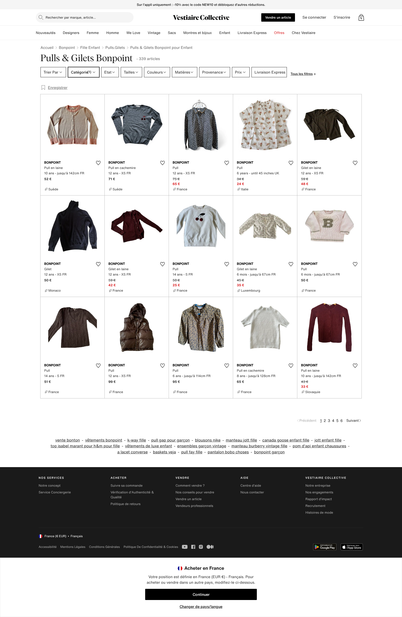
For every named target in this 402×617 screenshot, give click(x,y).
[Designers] (83, 33)
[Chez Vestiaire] (319, 33)
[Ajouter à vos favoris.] (98, 163)
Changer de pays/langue (201, 606)
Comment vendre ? (190, 485)
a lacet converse (132, 452)
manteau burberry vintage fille (259, 446)
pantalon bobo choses (228, 452)
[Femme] (102, 33)
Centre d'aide (251, 485)
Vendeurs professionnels (194, 505)
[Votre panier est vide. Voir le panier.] (361, 17)
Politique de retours (126, 504)
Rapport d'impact (318, 499)
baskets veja (164, 452)
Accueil (47, 47)
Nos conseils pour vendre (194, 492)
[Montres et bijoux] (216, 33)
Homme (112, 32)
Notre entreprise (317, 485)
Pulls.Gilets (115, 47)
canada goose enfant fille (285, 440)
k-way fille (136, 440)
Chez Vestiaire (303, 32)
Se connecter (314, 17)
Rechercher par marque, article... (71, 17)
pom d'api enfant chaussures (319, 446)
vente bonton (67, 440)
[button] (361, 17)
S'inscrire (342, 17)
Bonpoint (67, 47)
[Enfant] (234, 33)
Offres (279, 32)
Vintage (154, 32)
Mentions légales (72, 547)
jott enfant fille (328, 440)
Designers (71, 32)
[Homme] (122, 33)
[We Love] (144, 33)
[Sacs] (179, 33)
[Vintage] (164, 33)
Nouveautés (45, 32)
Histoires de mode (319, 512)
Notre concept (49, 485)
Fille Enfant (90, 47)
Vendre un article (278, 17)
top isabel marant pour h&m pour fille (85, 446)
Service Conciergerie (55, 492)
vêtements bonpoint (103, 440)
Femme (93, 32)
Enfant (224, 32)
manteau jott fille (241, 440)
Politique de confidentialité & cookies (151, 547)
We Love (133, 32)
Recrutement (315, 505)
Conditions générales (104, 547)
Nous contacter (252, 492)
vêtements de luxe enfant (148, 446)
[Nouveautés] (59, 33)
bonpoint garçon (269, 452)
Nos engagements (319, 492)
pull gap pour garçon (170, 440)
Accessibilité (48, 547)
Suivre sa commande (127, 485)
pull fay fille (191, 452)
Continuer (201, 594)
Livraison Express (252, 32)
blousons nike (208, 440)
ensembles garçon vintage (201, 446)
